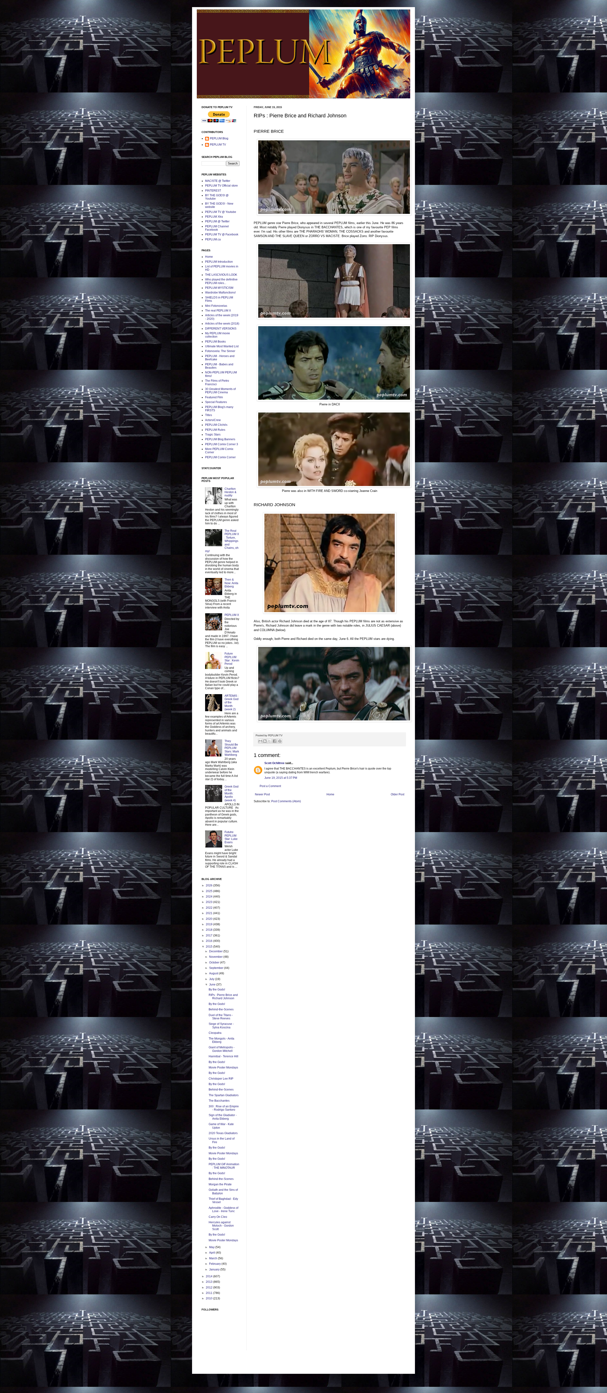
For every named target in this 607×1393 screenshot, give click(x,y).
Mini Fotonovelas (216, 305)
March (213, 1258)
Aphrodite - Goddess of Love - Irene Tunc (223, 1209)
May (212, 1247)
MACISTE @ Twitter (217, 181)
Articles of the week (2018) (222, 323)
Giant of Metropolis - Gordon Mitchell (222, 1049)
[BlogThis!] (264, 741)
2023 (209, 902)
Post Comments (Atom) (286, 801)
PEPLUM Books (215, 341)
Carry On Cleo (218, 1217)
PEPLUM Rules (215, 429)
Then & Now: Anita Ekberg (231, 583)
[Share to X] (269, 741)
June (212, 984)
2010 (209, 1298)
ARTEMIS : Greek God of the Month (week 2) (232, 702)
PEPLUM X (232, 615)
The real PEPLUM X (218, 310)
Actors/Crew (213, 420)
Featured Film (214, 397)
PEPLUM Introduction (219, 261)
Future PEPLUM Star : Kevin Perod (232, 658)
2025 (209, 891)
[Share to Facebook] (274, 741)
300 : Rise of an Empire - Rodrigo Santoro (224, 1108)
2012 (209, 1287)
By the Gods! (217, 989)
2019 (209, 924)
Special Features (216, 402)
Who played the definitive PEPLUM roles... (221, 281)
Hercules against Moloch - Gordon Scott (221, 1226)
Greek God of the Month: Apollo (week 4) (232, 793)
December (216, 951)
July (212, 979)
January (214, 1269)
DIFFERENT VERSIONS (220, 328)
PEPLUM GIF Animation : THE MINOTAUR (224, 1166)
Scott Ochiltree (274, 763)
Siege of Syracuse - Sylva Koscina (221, 1025)
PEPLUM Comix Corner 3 (221, 444)
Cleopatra (215, 1033)
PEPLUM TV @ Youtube (220, 212)
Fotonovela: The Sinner (220, 351)
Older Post (397, 794)
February (215, 1263)
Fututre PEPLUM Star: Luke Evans (231, 837)
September (216, 968)
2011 (209, 1293)
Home (330, 794)
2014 (209, 1276)
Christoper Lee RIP (221, 1078)
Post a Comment (270, 786)
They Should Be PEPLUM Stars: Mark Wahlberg (232, 747)
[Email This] (260, 741)
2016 (209, 941)
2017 (209, 935)
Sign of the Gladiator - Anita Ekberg (223, 1116)
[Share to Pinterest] (279, 741)
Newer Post (262, 794)
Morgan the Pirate (220, 1184)
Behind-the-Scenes (221, 1009)
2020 (209, 919)
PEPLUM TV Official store (221, 185)
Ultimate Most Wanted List (222, 346)
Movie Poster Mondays (223, 1067)
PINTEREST (213, 190)
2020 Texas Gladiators (223, 1133)
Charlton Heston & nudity (230, 492)
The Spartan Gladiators (224, 1095)
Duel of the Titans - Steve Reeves (221, 1016)
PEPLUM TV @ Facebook (221, 234)
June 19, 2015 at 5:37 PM (280, 777)
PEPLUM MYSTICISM (219, 287)
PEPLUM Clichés (216, 424)
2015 (209, 946)
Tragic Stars (213, 434)
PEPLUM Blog (219, 138)
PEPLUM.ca (213, 239)
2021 (209, 913)
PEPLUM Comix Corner (220, 457)
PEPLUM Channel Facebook (217, 228)
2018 (209, 929)
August (214, 973)
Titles (208, 415)
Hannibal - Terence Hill (223, 1056)
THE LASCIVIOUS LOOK (221, 274)
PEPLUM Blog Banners (220, 439)
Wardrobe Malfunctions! (220, 292)
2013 (209, 1281)
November (216, 956)
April (212, 1252)
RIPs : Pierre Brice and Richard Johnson (223, 996)
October (214, 962)
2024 (209, 896)
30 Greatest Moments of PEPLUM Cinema (220, 390)
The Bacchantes (219, 1100)
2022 (209, 907)
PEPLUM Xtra (214, 216)
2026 (209, 885)
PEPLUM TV (218, 144)
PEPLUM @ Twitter (217, 221)
